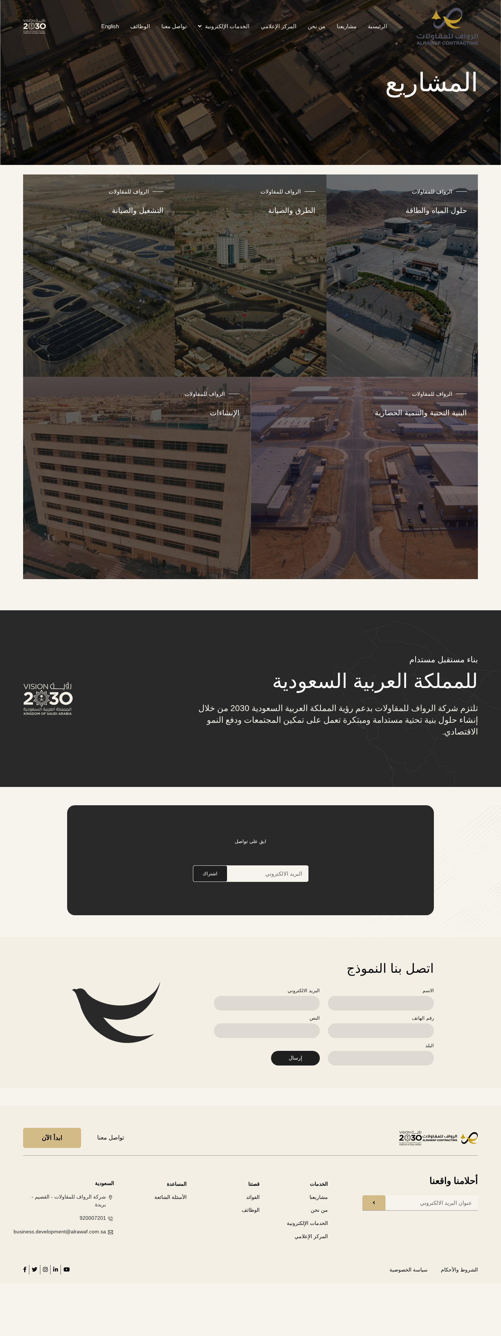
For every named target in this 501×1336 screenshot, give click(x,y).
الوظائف (140, 26)
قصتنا (253, 1184)
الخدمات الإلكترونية (227, 26)
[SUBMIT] (373, 1202)
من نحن (316, 26)
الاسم (428, 990)
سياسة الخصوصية (409, 1270)
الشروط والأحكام (459, 1270)
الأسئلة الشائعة (170, 1197)
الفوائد (252, 1197)
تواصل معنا (174, 26)
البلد (429, 1045)
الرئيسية (377, 26)
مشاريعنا (346, 26)
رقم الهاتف (423, 1018)
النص (315, 1018)
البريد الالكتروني (304, 990)
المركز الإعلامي (278, 26)
